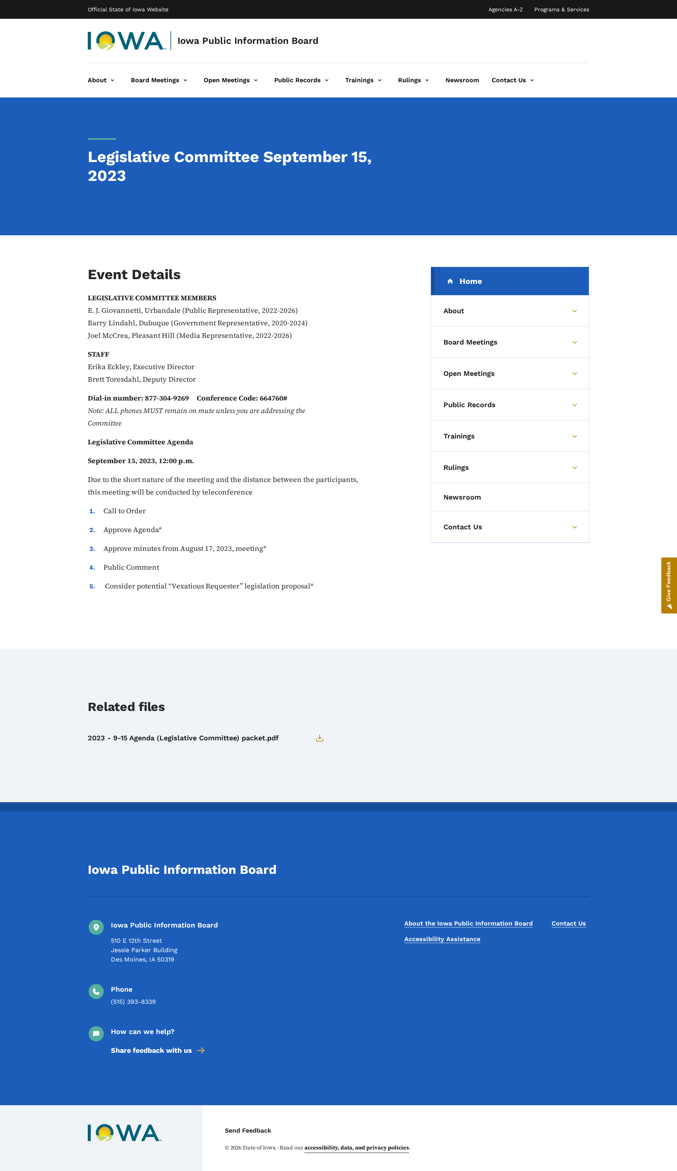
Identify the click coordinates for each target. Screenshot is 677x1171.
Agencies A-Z (506, 9)
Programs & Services (561, 9)
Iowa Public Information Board (248, 40)
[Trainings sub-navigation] (380, 80)
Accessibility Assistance (442, 939)
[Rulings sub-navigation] (427, 80)
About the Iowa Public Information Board (468, 923)
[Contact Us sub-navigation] (532, 80)
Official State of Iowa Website (128, 9)
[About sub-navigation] (112, 80)
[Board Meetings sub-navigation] (185, 80)
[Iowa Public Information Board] (127, 40)
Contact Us (569, 923)
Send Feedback (248, 1130)
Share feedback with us (151, 1050)
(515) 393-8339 (133, 1001)
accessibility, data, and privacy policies (356, 1147)
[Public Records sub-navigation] (327, 80)
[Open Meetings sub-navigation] (256, 80)
